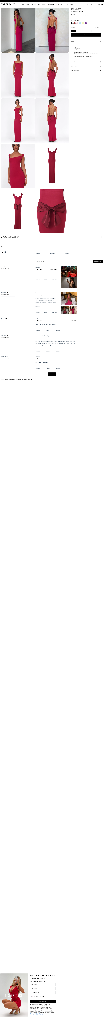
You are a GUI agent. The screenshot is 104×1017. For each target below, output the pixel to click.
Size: (73, 27)
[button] (69, 271)
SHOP (27, 4)
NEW (23, 4)
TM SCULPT (59, 4)
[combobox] (32, 996)
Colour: (74, 20)
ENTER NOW (42, 1001)
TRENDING (51, 4)
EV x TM (66, 4)
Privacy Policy (34, 1014)
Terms (41, 1014)
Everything (7, 379)
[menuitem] (23, 4)
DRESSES (33, 4)
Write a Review (40, 262)
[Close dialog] (55, 976)
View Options (89, 15)
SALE (71, 4)
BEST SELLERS (42, 4)
